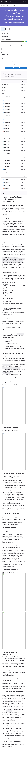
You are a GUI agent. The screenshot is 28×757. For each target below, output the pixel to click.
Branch (14, 45)
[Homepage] (4, 2)
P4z (26, 58)
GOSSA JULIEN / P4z (17, 73)
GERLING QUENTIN (7, 5)
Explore (10, 1)
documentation (7, 24)
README (5, 49)
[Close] (26, 9)
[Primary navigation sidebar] (2, 5)
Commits (6, 45)
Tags (21, 45)
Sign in (24, 1)
